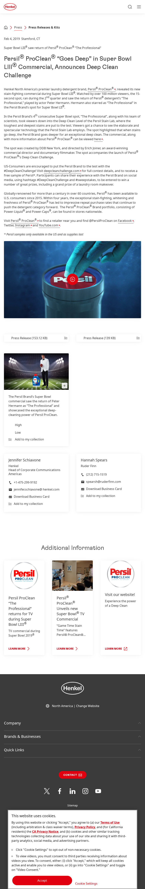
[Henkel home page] (6, 28)
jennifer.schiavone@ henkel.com (36, 489)
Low (18, 432)
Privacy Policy (85, 827)
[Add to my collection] (65, 338)
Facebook (125, 221)
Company (12, 723)
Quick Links (14, 749)
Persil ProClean (101, 89)
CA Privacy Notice (45, 831)
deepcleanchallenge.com (61, 171)
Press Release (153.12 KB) (29, 338)
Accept (42, 880)
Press (18, 27)
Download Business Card (31, 496)
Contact (70, 775)
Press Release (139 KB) (100, 338)
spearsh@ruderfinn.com (103, 482)
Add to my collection (29, 439)
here (97, 139)
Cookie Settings (86, 883)
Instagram (22, 225)
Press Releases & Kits (44, 27)
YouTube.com (48, 225)
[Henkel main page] (10, 7)
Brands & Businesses (22, 736)
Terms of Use (110, 822)
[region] (72, 849)
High (18, 425)
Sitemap (72, 805)
